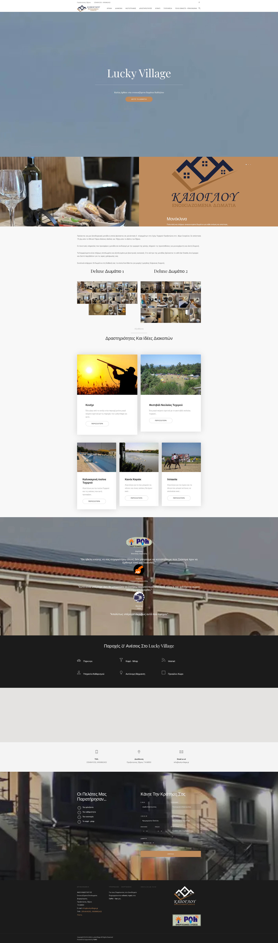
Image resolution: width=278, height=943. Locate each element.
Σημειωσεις (175, 827)
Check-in (144, 816)
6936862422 (106, 2)
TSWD (95, 939)
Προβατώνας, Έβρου (84, 2)
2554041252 (98, 2)
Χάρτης (79, 915)
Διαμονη (118, 8)
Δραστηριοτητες (145, 8)
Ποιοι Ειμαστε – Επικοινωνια (186, 8)
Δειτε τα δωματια (139, 99)
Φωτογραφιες (131, 8)
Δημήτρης (139, 551)
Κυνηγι (157, 8)
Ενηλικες (144, 827)
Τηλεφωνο (174, 802)
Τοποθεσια (168, 8)
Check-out (175, 816)
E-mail (143, 802)
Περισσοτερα (97, 424)
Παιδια (157, 827)
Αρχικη (109, 8)
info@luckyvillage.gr (90, 908)
